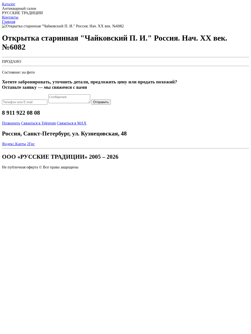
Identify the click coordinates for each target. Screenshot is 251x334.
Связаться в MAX (72, 123)
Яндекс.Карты (14, 144)
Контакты (10, 17)
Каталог (8, 4)
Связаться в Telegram (38, 123)
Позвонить (11, 123)
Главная (8, 22)
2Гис (31, 144)
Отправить (101, 102)
